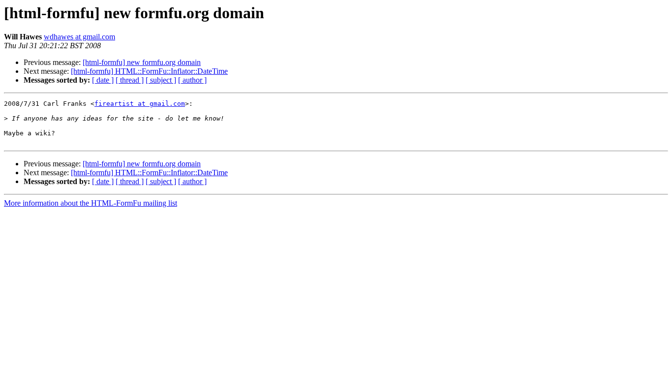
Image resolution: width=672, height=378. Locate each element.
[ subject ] (161, 80)
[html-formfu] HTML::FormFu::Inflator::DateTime (149, 71)
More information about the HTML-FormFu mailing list (90, 203)
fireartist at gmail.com (139, 103)
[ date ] (103, 80)
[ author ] (192, 80)
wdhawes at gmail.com (79, 36)
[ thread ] (130, 80)
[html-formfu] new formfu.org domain (142, 62)
